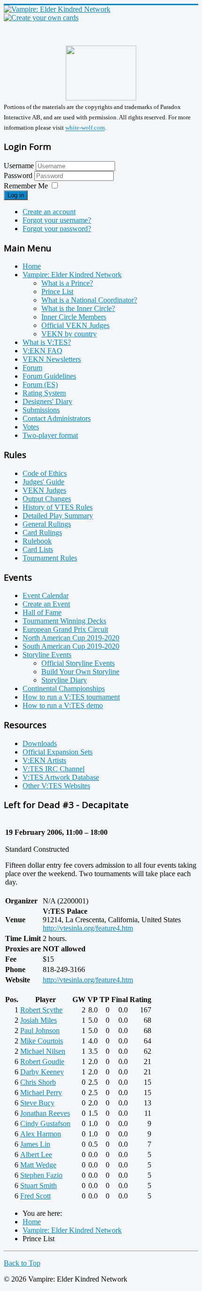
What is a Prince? (67, 283)
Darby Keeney (42, 1072)
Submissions (41, 410)
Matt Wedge (38, 1165)
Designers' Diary (47, 401)
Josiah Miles (38, 1020)
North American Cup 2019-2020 (71, 638)
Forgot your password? (57, 229)
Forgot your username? (57, 220)
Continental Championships (64, 688)
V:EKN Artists (44, 760)
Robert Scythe (41, 1010)
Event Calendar (46, 595)
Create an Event (46, 604)
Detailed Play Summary (58, 516)
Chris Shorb (38, 1082)
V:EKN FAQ (42, 351)
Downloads (40, 743)
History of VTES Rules (58, 507)
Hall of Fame (42, 612)
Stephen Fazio (41, 1175)
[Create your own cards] (41, 18)
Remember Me (26, 186)
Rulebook (37, 541)
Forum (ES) (40, 385)
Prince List (57, 292)
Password (19, 175)
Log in (16, 195)
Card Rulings (42, 533)
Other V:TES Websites (56, 786)
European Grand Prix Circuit (65, 629)
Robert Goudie (42, 1061)
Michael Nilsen (42, 1051)
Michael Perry (41, 1093)
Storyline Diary (64, 680)
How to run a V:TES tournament (71, 697)
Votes (31, 427)
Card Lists (38, 549)
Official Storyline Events (78, 663)
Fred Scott (35, 1196)
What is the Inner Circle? (78, 308)
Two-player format (50, 435)
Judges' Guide (43, 482)
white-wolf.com (85, 128)
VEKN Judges (44, 490)
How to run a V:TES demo (63, 705)
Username (19, 166)
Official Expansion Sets (58, 752)
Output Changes (47, 499)
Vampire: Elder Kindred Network (72, 275)
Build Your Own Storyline (80, 672)
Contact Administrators (57, 418)
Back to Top (22, 1263)
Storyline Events (47, 655)
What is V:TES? (47, 342)
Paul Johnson (40, 1030)
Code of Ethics (45, 473)
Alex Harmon (40, 1134)
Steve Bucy (37, 1103)
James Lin (35, 1144)
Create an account (49, 212)
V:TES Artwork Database (61, 777)
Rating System (44, 393)
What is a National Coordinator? (89, 300)
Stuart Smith (38, 1186)
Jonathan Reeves (45, 1113)
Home (32, 266)
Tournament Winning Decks (64, 621)
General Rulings (47, 524)
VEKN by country (69, 334)
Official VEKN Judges (75, 325)
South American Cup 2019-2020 (71, 646)
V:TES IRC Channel (54, 769)
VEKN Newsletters (52, 359)
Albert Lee (36, 1155)
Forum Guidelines (49, 376)
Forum (32, 368)
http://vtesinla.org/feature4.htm (88, 928)
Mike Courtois (41, 1041)
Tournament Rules (50, 558)
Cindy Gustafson (45, 1124)
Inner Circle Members (73, 317)
